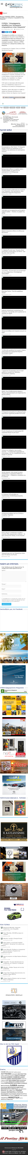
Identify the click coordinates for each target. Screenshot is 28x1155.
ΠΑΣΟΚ (14, 1090)
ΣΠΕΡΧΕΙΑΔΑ (5, 1095)
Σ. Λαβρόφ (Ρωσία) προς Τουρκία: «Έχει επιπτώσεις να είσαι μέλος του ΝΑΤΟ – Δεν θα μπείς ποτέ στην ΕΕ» (13, 251)
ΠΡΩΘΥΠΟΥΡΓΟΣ (22, 1094)
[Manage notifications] (3, 1151)
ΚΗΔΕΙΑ (2, 1083)
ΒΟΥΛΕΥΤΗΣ (22, 1074)
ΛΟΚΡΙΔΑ (21, 1085)
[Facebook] (12, 1150)
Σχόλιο (4, 570)
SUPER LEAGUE (17, 1072)
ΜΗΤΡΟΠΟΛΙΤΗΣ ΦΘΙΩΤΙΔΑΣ (9, 1089)
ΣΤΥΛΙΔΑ (11, 1095)
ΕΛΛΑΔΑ (22, 29)
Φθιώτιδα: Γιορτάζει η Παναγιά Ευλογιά (12, 938)
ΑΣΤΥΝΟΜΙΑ (6, 1074)
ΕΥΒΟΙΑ (7, 1081)
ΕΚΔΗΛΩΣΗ (23, 1080)
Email (3, 589)
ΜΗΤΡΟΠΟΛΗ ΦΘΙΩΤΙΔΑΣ (15, 1087)
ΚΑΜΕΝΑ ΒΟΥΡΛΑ (20, 1081)
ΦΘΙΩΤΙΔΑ (14, 1097)
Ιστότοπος (4, 593)
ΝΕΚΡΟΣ (3, 1090)
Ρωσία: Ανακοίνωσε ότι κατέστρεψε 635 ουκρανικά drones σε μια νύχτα (12, 431)
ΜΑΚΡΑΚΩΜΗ (4, 1087)
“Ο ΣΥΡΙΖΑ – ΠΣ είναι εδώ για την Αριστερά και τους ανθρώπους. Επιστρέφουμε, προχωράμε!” (13, 272)
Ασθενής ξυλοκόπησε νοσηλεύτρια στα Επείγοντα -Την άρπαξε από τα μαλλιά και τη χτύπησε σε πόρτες (14, 312)
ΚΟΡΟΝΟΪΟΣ (9, 1083)
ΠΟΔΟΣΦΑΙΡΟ (12, 1094)
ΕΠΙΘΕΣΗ (6, 107)
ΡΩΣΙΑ (18, 107)
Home (3, 16)
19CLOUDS (20, 1147)
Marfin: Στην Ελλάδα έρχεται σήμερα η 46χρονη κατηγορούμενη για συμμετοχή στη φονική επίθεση (14, 393)
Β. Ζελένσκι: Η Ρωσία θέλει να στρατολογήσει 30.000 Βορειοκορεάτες (12, 495)
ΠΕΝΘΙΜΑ (19, 1090)
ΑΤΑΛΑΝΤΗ (15, 1074)
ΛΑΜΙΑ (13, 1085)
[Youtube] (13, 1150)
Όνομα (4, 584)
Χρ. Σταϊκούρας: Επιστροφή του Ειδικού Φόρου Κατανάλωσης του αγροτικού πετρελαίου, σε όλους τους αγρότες (11, 119)
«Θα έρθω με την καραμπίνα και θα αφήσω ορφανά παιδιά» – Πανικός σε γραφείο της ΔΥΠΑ (13, 212)
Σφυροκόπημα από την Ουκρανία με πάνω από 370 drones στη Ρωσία (13, 554)
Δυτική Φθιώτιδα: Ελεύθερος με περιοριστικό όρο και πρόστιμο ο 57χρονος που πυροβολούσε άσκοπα (13, 951)
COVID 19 (4, 1072)
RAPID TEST (11, 1072)
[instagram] (15, 1150)
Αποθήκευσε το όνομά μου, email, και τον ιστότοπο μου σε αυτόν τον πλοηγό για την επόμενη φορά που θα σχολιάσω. (13, 600)
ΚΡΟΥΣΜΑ (17, 1083)
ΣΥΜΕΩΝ (16, 1095)
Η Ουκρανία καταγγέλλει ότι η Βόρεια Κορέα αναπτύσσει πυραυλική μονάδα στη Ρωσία (14, 412)
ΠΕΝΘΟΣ (3, 1092)
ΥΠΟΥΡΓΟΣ (4, 1098)
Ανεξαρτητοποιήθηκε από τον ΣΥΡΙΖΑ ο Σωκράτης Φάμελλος (12, 514)
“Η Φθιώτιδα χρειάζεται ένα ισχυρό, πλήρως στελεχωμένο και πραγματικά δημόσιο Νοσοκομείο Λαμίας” (14, 351)
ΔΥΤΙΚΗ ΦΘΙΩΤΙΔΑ (13, 1080)
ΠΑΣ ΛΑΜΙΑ (9, 1090)
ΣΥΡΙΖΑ (23, 107)
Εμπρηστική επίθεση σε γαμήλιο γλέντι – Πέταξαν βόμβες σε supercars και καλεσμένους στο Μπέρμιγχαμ (13, 170)
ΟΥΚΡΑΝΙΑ (12, 107)
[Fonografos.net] (14, 5)
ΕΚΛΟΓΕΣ (3, 1081)
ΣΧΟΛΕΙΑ (25, 1095)
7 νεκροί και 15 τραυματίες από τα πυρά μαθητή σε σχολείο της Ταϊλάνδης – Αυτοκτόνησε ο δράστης (12, 372)
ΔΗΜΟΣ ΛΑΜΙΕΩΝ (13, 1077)
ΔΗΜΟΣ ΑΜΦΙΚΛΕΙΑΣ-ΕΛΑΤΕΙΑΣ (7, 1075)
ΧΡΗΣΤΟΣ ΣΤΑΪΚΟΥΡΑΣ (7, 1099)
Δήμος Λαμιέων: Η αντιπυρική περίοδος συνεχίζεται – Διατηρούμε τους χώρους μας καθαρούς (12, 944)
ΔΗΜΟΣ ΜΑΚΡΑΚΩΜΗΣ (14, 1078)
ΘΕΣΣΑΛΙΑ (12, 1081)
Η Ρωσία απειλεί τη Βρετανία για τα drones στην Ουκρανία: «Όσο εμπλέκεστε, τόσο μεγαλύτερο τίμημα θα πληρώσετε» (13, 191)
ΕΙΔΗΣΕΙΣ (7, 16)
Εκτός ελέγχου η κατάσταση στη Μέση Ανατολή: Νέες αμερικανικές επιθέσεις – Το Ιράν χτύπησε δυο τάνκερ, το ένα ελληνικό (13, 534)
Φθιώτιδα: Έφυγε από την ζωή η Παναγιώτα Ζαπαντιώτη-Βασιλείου (18, 125)
